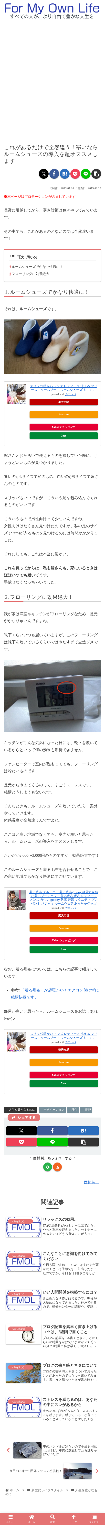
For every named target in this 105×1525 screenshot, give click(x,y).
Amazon (64, 414)
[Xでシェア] (44, 174)
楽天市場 (63, 401)
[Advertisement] (52, 77)
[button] (96, 174)
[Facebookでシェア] (54, 174)
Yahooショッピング (63, 426)
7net (63, 435)
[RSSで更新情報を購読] (57, 1167)
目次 (20, 257)
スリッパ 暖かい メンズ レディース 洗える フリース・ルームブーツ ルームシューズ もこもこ (63, 388)
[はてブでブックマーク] (65, 174)
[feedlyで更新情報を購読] (47, 1167)
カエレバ (70, 394)
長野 (88, 1109)
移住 (74, 1109)
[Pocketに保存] (75, 174)
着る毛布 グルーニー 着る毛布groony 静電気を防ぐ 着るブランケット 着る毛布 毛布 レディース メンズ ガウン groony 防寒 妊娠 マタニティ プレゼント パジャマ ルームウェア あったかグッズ (63, 897)
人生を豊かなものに (22, 1109)
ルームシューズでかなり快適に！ (37, 267)
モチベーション (54, 1109)
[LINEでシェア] (86, 174)
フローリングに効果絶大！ (32, 274)
